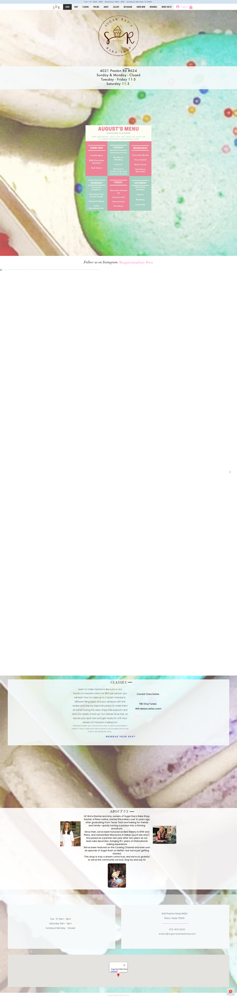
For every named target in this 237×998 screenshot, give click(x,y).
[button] (191, 7)
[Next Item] (230, 472)
